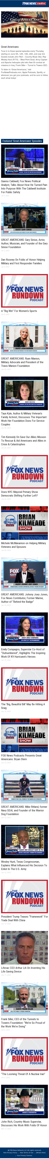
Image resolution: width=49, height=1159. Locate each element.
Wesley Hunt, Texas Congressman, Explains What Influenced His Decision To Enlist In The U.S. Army (24, 865)
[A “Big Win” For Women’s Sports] (24, 290)
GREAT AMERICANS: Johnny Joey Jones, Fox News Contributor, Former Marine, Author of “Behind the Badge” (24, 598)
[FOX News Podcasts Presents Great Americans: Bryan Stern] (24, 735)
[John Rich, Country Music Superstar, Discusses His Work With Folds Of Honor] (24, 1101)
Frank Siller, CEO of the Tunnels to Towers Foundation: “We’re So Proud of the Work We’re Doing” (23, 1023)
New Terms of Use (26, 1153)
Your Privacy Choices (24, 1155)
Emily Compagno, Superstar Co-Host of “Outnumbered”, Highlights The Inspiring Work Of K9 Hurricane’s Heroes (23, 653)
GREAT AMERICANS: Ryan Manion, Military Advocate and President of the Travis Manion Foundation (22, 362)
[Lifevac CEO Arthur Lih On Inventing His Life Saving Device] (24, 947)
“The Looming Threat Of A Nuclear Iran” (23, 1074)
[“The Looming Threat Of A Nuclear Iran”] (24, 1053)
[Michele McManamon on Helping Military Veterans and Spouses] (24, 522)
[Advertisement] (24, 110)
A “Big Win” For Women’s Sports (19, 311)
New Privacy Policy (10, 1153)
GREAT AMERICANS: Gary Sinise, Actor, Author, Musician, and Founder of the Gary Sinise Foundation (24, 243)
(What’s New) (41, 1153)
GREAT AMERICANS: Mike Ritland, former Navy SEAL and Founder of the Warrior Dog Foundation (24, 810)
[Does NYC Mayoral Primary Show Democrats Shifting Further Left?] (24, 471)
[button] (10, 4)
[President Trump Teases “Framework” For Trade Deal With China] (24, 896)
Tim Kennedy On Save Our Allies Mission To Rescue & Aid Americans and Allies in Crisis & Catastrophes (23, 440)
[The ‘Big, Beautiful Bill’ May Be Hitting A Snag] (24, 683)
